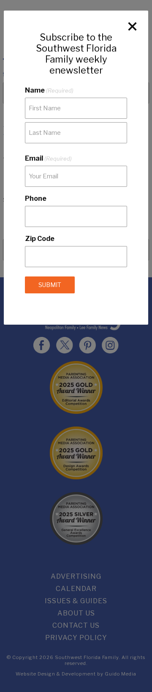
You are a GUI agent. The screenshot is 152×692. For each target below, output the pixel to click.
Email (48, 158)
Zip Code (39, 239)
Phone (35, 198)
